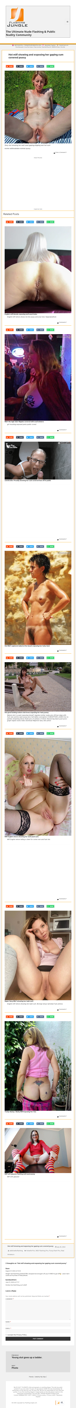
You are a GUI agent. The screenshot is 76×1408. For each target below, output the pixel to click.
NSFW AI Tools (56, 47)
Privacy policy (41, 1395)
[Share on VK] (40, 66)
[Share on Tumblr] (20, 66)
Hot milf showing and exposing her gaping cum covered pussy (30, 1246)
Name (8, 1322)
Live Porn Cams (29, 47)
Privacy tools (51, 1395)
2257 (29, 1395)
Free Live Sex (37, 47)
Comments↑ (63, 322)
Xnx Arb (63, 47)
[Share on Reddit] (10, 66)
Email (8, 1328)
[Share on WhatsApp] (50, 66)
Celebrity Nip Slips (40, 1377)
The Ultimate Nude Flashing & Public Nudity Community (30, 33)
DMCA (34, 1395)
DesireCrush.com (63, 45)
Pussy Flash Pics (54, 1251)
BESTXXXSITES (19, 45)
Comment (10, 1299)
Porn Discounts (19, 47)
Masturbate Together (50, 45)
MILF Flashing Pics (42, 1251)
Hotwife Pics (30, 1251)
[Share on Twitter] (30, 66)
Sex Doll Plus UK (46, 47)
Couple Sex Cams (38, 209)
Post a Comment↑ (61, 152)
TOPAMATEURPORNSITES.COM (32, 45)
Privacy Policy (21, 1335)
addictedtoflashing (16, 1251)
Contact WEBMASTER (20, 1395)
